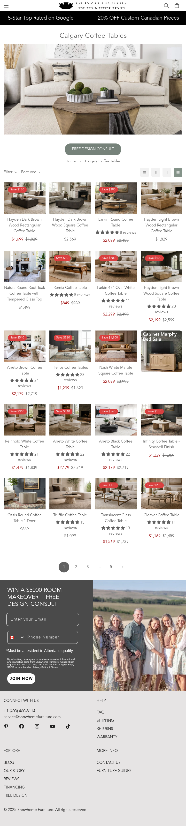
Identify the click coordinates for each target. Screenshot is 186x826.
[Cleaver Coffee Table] (162, 493)
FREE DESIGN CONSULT (93, 149)
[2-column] (155, 172)
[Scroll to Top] (176, 799)
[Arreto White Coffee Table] (70, 420)
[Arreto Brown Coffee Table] (25, 346)
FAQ (100, 712)
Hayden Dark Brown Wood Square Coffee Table (70, 225)
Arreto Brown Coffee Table (24, 370)
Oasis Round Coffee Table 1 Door (25, 518)
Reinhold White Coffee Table (24, 444)
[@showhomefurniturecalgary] (68, 726)
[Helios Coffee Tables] (70, 346)
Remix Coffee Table (70, 288)
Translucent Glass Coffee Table (116, 518)
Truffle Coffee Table (70, 515)
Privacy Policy (40, 667)
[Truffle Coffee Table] (70, 493)
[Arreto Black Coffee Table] (116, 420)
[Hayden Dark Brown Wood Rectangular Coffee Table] (25, 198)
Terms (54, 667)
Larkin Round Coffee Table (115, 222)
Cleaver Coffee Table (161, 515)
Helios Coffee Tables (70, 368)
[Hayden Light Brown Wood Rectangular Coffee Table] (162, 198)
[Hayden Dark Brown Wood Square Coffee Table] (70, 198)
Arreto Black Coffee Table (115, 444)
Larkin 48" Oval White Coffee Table (116, 291)
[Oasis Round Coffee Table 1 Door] (25, 493)
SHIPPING (105, 721)
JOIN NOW (21, 678)
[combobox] (16, 637)
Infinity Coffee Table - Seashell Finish (161, 444)
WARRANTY (107, 737)
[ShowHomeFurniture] (21, 726)
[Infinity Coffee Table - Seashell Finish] (162, 420)
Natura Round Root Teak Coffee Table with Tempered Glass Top (24, 293)
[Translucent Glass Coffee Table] (116, 493)
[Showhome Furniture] (93, 5)
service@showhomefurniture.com (32, 717)
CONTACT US (109, 763)
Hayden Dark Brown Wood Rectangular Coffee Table (24, 225)
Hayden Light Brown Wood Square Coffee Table (161, 293)
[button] (176, 5)
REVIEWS (11, 779)
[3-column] (167, 172)
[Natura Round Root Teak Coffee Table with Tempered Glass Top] (25, 266)
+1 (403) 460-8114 (19, 711)
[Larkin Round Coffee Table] (116, 198)
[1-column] (144, 172)
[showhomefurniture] (6, 726)
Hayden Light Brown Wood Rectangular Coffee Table (161, 225)
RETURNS (105, 729)
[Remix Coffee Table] (70, 266)
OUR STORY (14, 771)
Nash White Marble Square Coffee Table (115, 370)
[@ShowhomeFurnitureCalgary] (52, 726)
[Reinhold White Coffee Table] (25, 420)
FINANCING (14, 787)
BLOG (9, 763)
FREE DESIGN (15, 796)
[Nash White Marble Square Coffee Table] (116, 346)
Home (71, 161)
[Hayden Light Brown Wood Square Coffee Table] (162, 266)
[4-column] (178, 172)
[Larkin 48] (116, 266)
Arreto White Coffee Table (70, 444)
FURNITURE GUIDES (114, 771)
